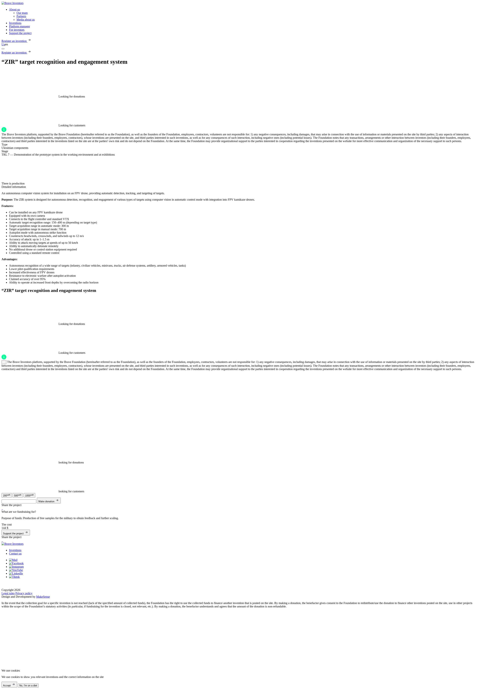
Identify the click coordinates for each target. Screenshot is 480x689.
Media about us (25, 19)
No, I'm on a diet (28, 685)
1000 (29, 495)
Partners (21, 16)
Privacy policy (23, 593)
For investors (16, 29)
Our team (22, 12)
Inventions (15, 23)
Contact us (15, 553)
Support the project (20, 33)
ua (3, 44)
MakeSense (43, 596)
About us (14, 9)
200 (6, 495)
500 (17, 495)
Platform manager (19, 26)
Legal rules (8, 593)
